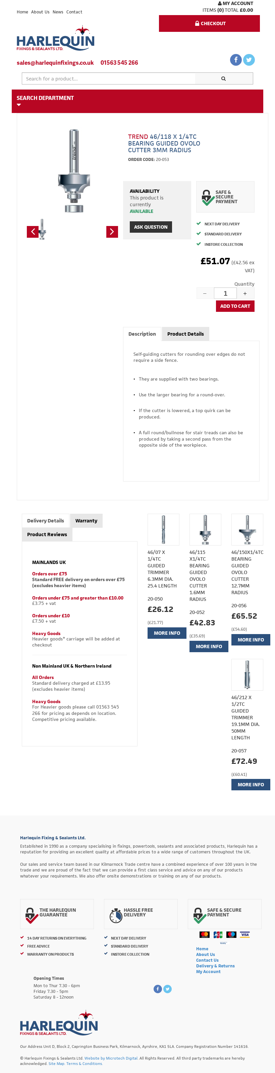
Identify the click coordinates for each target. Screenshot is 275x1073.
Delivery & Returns (215, 966)
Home (22, 12)
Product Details (185, 334)
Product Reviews (47, 534)
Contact (74, 12)
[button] (33, 232)
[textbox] (108, 78)
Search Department (45, 98)
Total (232, 10)
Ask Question (151, 227)
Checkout (213, 23)
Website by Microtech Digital (111, 1058)
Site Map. (57, 1063)
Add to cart (235, 306)
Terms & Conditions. (84, 1063)
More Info (167, 633)
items (209, 10)
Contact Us (207, 960)
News (58, 12)
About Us (40, 12)
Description (142, 334)
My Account (237, 3)
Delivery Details (45, 520)
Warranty (86, 520)
